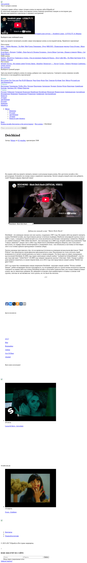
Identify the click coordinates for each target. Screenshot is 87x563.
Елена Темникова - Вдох (37, 46)
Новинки (4, 103)
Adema (7, 350)
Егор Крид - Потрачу (8, 52)
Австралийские (50, 94)
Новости (4, 96)
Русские (4, 92)
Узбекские (11, 92)
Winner (13, 140)
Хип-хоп (15, 80)
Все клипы (5, 80)
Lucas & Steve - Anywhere (14, 426)
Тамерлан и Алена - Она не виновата (28, 58)
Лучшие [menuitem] (12, 116)
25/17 (7, 339)
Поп (46, 80)
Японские (50, 92)
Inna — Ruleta (6, 46)
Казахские (26, 92)
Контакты (8, 532)
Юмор (20, 88)
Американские (70, 92)
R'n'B (24, 80)
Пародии (26, 88)
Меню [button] (7, 109)
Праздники (38, 86)
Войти (46, 557)
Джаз (34, 80)
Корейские (34, 92)
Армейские (79, 86)
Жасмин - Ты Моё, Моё (19, 46)
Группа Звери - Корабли (34, 64)
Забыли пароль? (6, 561)
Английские (80, 92)
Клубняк (58, 80)
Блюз (38, 80)
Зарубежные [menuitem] (13, 115)
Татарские (18, 92)
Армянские (40, 94)
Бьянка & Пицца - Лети (50, 58)
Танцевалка (13, 86)
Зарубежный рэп (7, 82)
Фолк (43, 80)
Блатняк (4, 88)
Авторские (46, 86)
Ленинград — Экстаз (51, 64)
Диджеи (53, 86)
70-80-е (20, 86)
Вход (2, 122)
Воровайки (9, 346)
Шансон (29, 80)
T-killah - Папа (21, 52)
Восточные (5, 86)
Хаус (63, 80)
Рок (20, 80)
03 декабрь (22, 140)
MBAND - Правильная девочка (58, 46)
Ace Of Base (9, 353)
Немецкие (14, 94)
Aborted (8, 357)
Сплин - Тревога (65, 64)
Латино (59, 86)
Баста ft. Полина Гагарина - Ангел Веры (41, 52)
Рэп (10, 80)
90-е (25, 86)
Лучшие (4, 98)
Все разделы (5, 67)
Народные (70, 86)
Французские (59, 92)
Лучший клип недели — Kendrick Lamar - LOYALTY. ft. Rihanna (58, 34)
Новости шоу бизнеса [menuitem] (17, 118)
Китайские (43, 92)
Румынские (31, 94)
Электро (52, 80)
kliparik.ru (4, 105)
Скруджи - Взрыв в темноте (67, 52)
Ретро (64, 86)
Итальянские (5, 94)
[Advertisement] (45, 158)
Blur (6, 342)
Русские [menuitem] (12, 113)
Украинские (22, 94)
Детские (30, 86)
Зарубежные (5, 99)
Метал (68, 80)
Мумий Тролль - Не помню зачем (13, 64)
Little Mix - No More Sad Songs (70, 58)
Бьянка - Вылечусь (7, 58)
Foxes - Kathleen (11, 512)
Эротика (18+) (12, 88)
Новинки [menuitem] (12, 111)
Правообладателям (12, 536)
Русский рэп (75, 80)
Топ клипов (5, 4)
